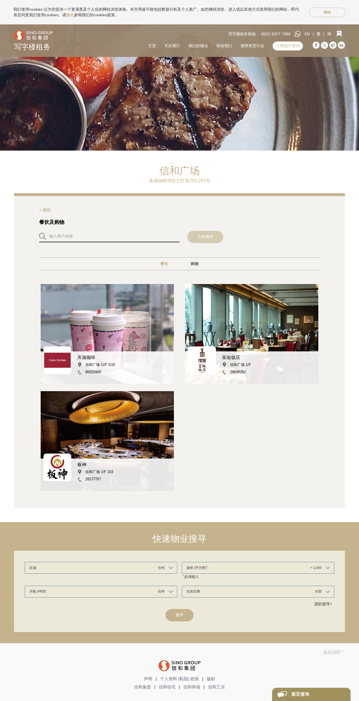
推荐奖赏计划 (252, 45)
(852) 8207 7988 (276, 34)
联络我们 (224, 45)
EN (307, 34)
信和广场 (179, 170)
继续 (327, 12)
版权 (211, 678)
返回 (46, 209)
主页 (152, 45)
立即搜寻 (205, 236)
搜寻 (179, 615)
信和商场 (191, 686)
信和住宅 (167, 686)
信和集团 (142, 686)
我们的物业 (198, 45)
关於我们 (172, 45)
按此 (70, 15)
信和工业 (216, 686)
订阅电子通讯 (288, 45)
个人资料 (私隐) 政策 (179, 678)
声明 (148, 678)
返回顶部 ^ (333, 652)
